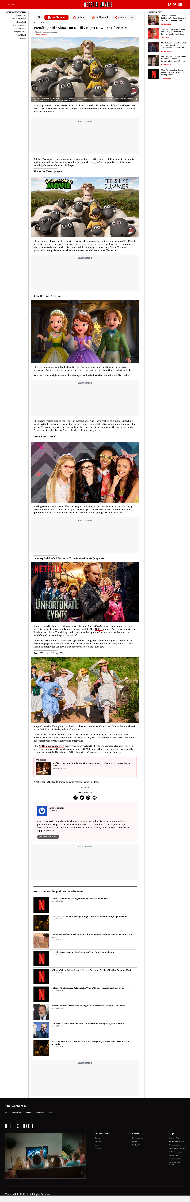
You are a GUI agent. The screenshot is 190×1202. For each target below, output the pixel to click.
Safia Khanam (42, 34)
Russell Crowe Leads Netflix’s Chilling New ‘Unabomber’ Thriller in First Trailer (88, 1078)
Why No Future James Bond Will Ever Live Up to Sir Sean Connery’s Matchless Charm (173, 45)
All (38, 17)
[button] (137, 99)
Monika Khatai (166, 78)
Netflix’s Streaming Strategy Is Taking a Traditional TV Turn (80, 970)
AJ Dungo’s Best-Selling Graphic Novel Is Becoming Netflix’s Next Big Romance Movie (92, 1042)
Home (11, 4)
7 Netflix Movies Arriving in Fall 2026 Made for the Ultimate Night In (83, 1024)
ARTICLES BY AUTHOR (48, 837)
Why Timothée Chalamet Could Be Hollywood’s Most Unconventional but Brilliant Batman (173, 58)
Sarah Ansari (165, 38)
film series (112, 250)
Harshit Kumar (166, 51)
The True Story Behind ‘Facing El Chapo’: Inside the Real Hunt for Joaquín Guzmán (90, 988)
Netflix (99, 629)
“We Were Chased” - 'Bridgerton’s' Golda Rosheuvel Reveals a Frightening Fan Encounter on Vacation (173, 18)
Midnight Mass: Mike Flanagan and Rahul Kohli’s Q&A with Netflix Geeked (88, 375)
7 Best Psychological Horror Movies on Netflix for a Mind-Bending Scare (172, 72)
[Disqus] (85, 880)
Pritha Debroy (166, 24)
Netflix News (45, 23)
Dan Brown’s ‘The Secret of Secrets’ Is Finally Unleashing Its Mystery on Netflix (89, 1095)
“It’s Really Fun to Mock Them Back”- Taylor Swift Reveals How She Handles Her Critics (173, 31)
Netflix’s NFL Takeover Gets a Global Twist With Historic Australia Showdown (88, 1060)
